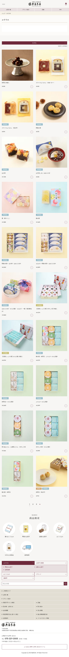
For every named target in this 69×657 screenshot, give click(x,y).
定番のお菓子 (39, 567)
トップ (3, 13)
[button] (41, 504)
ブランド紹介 (25, 10)
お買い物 (8, 9)
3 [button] (36, 504)
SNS (56, 10)
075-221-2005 (11, 639)
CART (66, 3)
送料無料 (7, 569)
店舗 (43, 9)
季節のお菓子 (8, 567)
